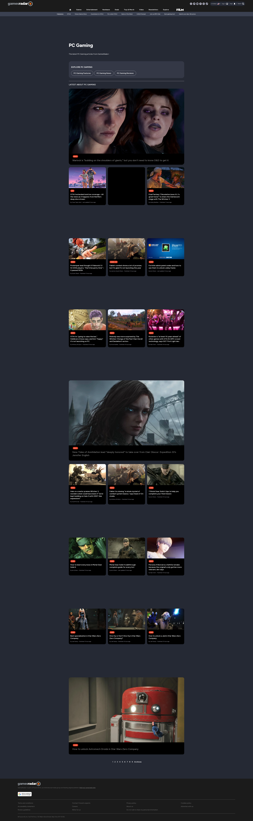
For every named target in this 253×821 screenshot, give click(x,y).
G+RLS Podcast (141, 14)
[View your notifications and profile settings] (234, 4)
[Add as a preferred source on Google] (25, 794)
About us (129, 806)
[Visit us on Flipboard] (194, 4)
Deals (117, 10)
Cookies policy (186, 803)
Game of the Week (127, 14)
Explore (166, 10)
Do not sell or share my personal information (142, 810)
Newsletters (153, 10)
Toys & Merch (129, 10)
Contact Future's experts (81, 803)
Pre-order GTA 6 (112, 14)
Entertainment (91, 10)
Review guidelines (24, 810)
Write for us (76, 810)
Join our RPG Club (155, 14)
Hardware (106, 10)
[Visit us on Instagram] (203, 4)
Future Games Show (81, 14)
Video (141, 10)
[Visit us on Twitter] (191, 4)
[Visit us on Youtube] (197, 4)
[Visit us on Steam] (207, 4)
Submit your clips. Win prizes (187, 14)
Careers (75, 806)
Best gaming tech (169, 14)
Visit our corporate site (87, 788)
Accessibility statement (26, 806)
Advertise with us (187, 806)
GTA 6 (69, 14)
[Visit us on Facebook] (200, 4)
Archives (138, 762)
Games (79, 10)
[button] (241, 4)
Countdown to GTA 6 (97, 14)
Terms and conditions (25, 803)
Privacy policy (131, 803)
